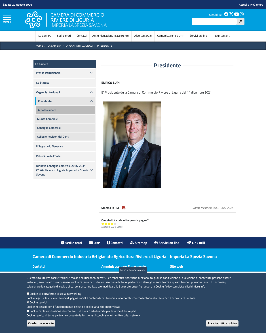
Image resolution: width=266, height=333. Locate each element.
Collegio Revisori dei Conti (53, 136)
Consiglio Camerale (49, 128)
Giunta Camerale (47, 119)
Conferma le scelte (41, 323)
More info (199, 286)
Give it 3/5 (109, 223)
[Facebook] (226, 14)
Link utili (198, 242)
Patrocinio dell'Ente (48, 156)
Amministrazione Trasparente (110, 35)
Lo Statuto (42, 82)
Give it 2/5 (105, 223)
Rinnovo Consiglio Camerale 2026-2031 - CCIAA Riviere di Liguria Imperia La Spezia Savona (62, 170)
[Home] (66, 19)
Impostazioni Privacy (133, 270)
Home (39, 46)
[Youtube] (236, 14)
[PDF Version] (124, 208)
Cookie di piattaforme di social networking (55, 293)
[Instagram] (242, 14)
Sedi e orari (64, 35)
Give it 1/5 (102, 223)
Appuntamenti (221, 35)
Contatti (82, 35)
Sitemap (141, 242)
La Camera (44, 35)
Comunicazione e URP (170, 35)
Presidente (45, 101)
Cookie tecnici (38, 302)
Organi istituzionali (79, 46)
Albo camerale (143, 35)
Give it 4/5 (112, 223)
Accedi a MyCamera (251, 4)
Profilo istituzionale (48, 73)
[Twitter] (231, 14)
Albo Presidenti (47, 110)
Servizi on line (198, 35)
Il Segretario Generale (49, 146)
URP (97, 242)
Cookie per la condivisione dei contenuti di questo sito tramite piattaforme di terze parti (83, 311)
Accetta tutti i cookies (222, 323)
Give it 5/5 (115, 223)
